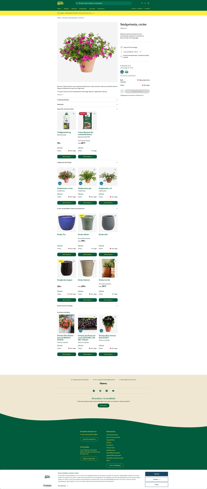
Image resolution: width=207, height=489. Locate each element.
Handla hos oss (110, 450)
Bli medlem (103, 405)
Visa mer (59, 94)
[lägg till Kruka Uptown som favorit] (94, 261)
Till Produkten (69, 157)
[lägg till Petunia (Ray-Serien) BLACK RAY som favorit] (115, 316)
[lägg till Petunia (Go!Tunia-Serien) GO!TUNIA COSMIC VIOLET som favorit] (94, 316)
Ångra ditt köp (110, 440)
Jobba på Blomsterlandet (113, 455)
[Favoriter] (142, 3)
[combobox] (105, 3)
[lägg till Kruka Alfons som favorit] (94, 215)
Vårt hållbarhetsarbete (113, 453)
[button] (87, 100)
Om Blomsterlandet (112, 435)
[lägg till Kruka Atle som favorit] (115, 215)
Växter (59, 18)
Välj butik (147, 8)
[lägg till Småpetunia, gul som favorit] (94, 169)
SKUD (108, 460)
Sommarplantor (73, 18)
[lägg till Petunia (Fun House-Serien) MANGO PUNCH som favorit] (73, 316)
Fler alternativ (62, 485)
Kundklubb (139, 8)
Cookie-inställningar (115, 465)
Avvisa (156, 484)
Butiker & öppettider (89, 458)
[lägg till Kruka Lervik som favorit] (115, 261)
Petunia (81, 18)
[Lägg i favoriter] (122, 91)
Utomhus (64, 18)
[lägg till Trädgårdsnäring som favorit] (73, 113)
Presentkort (109, 445)
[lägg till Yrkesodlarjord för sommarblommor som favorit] (94, 113)
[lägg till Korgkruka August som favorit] (73, 261)
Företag (134, 8)
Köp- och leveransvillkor (113, 437)
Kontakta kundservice (89, 439)
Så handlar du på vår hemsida (114, 458)
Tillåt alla (156, 474)
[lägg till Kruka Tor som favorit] (73, 215)
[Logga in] (145, 3)
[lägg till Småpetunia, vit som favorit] (115, 169)
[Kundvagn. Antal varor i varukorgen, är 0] (148, 3)
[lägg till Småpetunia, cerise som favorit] (73, 169)
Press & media (110, 447)
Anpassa (155, 479)
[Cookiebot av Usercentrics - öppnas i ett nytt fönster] (47, 486)
